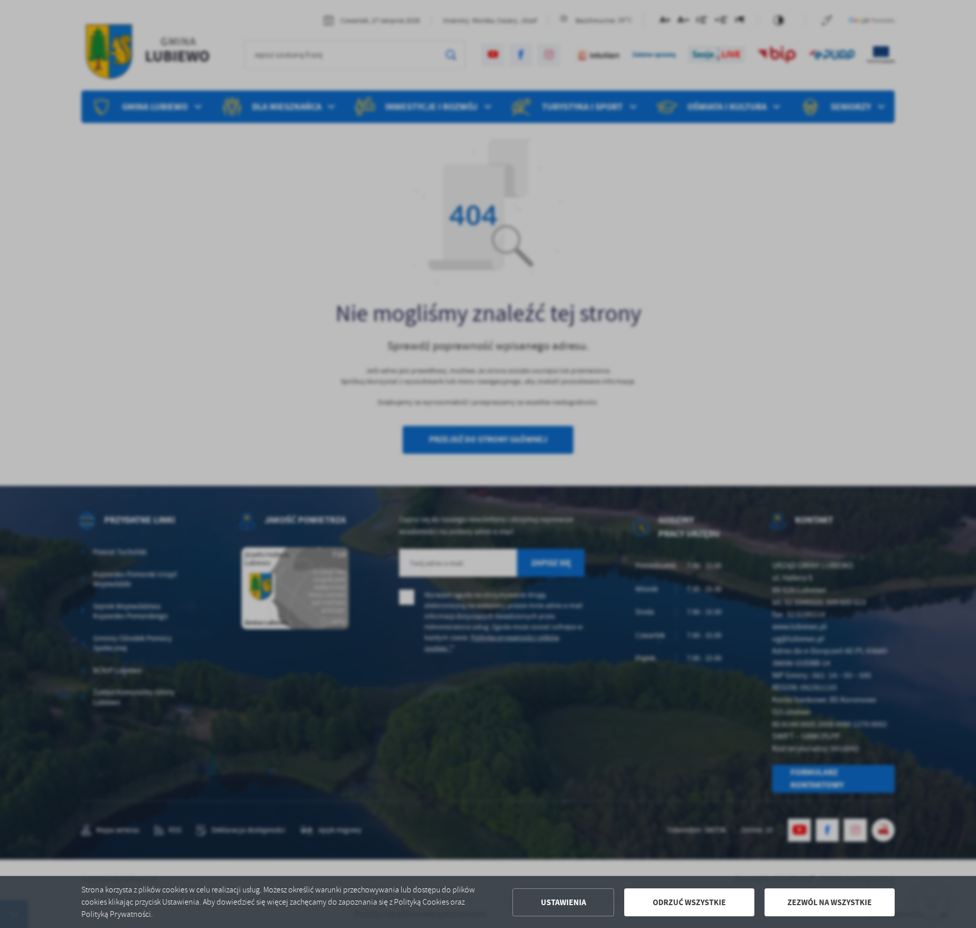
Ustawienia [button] (563, 902)
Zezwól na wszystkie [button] (829, 902)
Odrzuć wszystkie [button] (689, 902)
